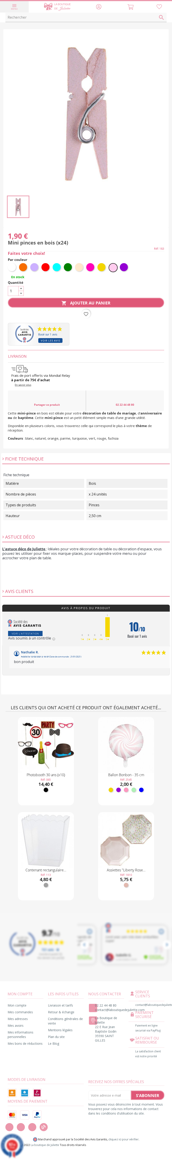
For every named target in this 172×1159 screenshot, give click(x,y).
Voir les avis (50, 340)
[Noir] (46, 790)
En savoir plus (23, 384)
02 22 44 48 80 (125, 405)
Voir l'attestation (25, 633)
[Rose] (126, 790)
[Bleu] (141, 790)
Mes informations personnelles (20, 1034)
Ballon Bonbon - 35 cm (126, 774)
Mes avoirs (16, 1025)
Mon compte (17, 1005)
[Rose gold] (126, 885)
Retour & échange (61, 1012)
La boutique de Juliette (45, 1145)
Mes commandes (20, 1012)
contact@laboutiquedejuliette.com (120, 1010)
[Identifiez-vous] (98, 7)
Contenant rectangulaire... (46, 870)
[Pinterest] (32, 1127)
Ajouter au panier (85, 303)
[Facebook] (9, 1127)
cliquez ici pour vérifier (123, 1139)
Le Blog (53, 1043)
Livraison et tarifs (60, 1005)
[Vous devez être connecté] (159, 7)
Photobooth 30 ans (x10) (46, 774)
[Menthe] (133, 790)
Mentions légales (60, 1030)
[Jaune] (111, 790)
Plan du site (56, 1037)
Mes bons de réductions (25, 1043)
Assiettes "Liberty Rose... (126, 870)
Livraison (17, 356)
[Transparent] (46, 885)
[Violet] (118, 790)
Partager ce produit (47, 405)
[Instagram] (21, 1127)
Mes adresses (18, 1019)
